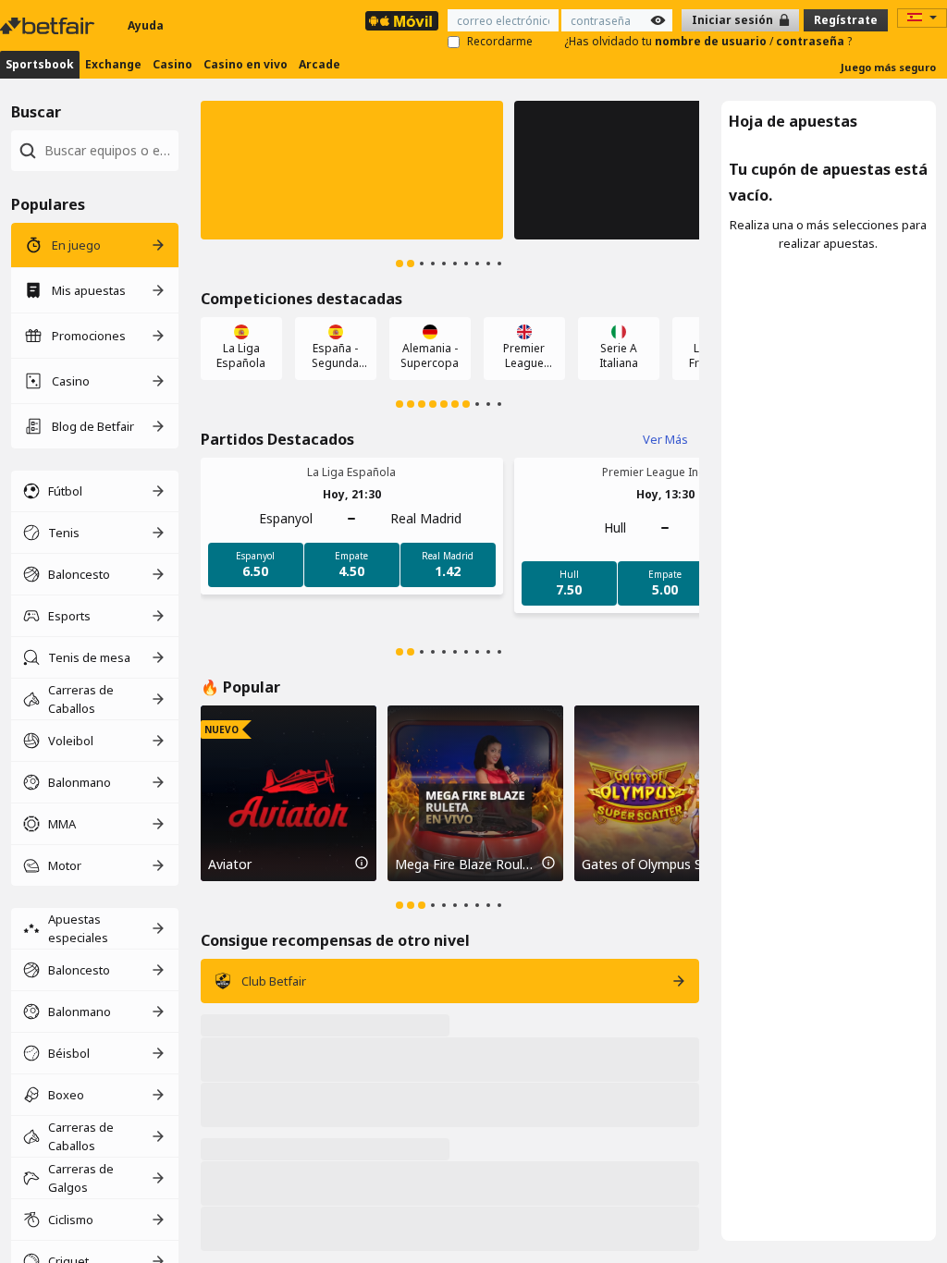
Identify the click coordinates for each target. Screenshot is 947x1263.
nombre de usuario (712, 41)
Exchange (113, 64)
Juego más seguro (888, 67)
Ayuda (146, 25)
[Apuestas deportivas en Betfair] (401, 21)
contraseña (811, 41)
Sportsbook (40, 64)
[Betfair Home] (49, 26)
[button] (352, 170)
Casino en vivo (245, 64)
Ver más (665, 439)
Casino (172, 64)
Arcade (319, 64)
